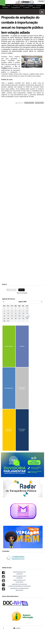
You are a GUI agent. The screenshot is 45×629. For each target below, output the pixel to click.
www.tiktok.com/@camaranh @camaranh (19, 589)
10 (8, 313)
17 (8, 316)
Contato (17, 628)
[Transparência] (9, 389)
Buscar (4, 284)
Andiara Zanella (29, 103)
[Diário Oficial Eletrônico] (9, 347)
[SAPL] (9, 430)
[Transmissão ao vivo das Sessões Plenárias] (22, 430)
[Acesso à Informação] (22, 620)
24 (8, 318)
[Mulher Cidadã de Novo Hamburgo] (23, 524)
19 (15, 316)
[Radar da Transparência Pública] (22, 496)
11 (12, 313)
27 (8, 308)
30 (19, 308)
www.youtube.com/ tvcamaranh (19, 581)
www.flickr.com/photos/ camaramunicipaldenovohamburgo (19, 585)
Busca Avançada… (22, 293)
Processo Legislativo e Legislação (23, 5)
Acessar (41, 1)
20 (19, 316)
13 (19, 313)
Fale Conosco (36, 7)
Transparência (15, 7)
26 (15, 318)
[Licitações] (22, 389)
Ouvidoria (5, 7)
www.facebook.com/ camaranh (19, 573)
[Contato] (22, 347)
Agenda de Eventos (8, 299)
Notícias (38, 5)
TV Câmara (26, 7)
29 (15, 308)
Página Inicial (6, 5)
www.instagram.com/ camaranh (19, 577)
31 (8, 321)
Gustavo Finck (39, 103)
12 (15, 313)
